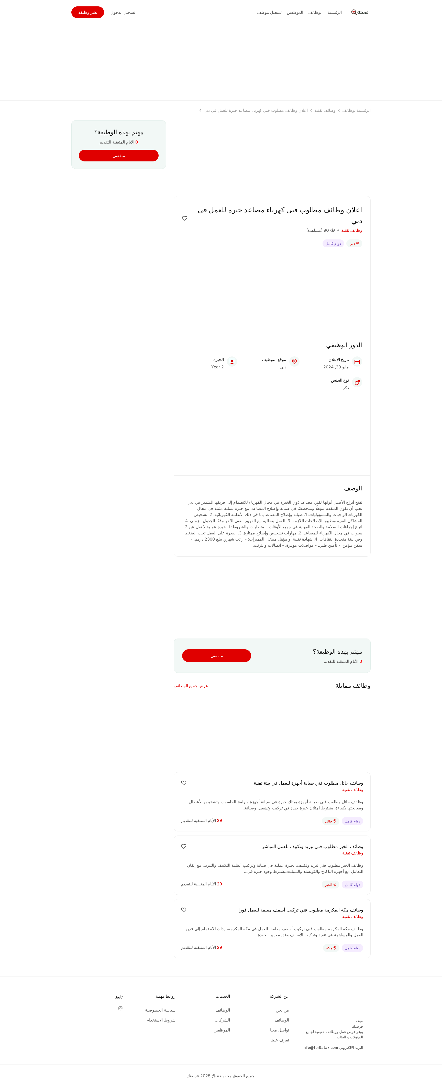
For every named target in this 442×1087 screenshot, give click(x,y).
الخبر (328, 884)
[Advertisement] (221, 60)
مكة (329, 948)
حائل (328, 821)
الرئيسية (364, 110)
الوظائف (349, 110)
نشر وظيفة (87, 12)
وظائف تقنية (325, 110)
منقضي (217, 655)
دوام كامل (333, 243)
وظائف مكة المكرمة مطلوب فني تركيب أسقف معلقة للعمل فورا (300, 910)
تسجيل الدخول (122, 12)
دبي (352, 243)
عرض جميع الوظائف (191, 685)
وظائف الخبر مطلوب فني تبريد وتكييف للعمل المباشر (312, 846)
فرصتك (357, 1026)
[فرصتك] (360, 11)
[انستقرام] (120, 1008)
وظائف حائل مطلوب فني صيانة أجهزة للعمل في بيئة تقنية (308, 783)
